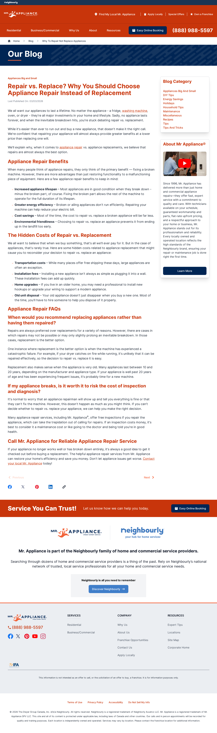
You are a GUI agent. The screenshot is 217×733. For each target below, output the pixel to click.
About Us (123, 632)
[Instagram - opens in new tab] (43, 636)
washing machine (134, 110)
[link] (64, 487)
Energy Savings (173, 99)
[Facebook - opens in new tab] (10, 636)
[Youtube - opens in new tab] (35, 636)
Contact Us (124, 647)
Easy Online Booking (192, 508)
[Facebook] (10, 487)
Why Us (122, 624)
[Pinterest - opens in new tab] (26, 636)
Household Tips (173, 107)
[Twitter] (24, 487)
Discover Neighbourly (106, 589)
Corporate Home (178, 647)
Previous (18, 477)
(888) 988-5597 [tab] (192, 30)
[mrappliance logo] (33, 617)
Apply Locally (126, 655)
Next (147, 477)
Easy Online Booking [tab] (150, 30)
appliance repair (71, 147)
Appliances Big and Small (22, 78)
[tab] (114, 14)
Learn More (184, 271)
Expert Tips (175, 624)
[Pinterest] (37, 487)
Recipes (168, 119)
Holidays (168, 103)
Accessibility (116, 702)
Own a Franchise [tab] (203, 14)
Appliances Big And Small (179, 91)
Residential (74, 624)
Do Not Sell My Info (139, 702)
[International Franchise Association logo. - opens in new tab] (14, 665)
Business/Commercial (81, 632)
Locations (174, 632)
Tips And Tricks (173, 127)
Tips (166, 123)
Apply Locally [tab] (155, 14)
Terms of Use (74, 702)
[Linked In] (51, 487)
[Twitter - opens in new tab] (18, 636)
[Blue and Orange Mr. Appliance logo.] (76, 532)
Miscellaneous (172, 115)
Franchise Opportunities (132, 640)
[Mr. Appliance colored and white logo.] (21, 14)
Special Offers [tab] (176, 14)
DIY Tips (168, 95)
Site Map (173, 640)
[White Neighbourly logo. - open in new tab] (11, 2)
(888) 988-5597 (27, 627)
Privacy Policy (95, 702)
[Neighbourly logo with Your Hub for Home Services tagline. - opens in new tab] (142, 532)
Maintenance (171, 111)
